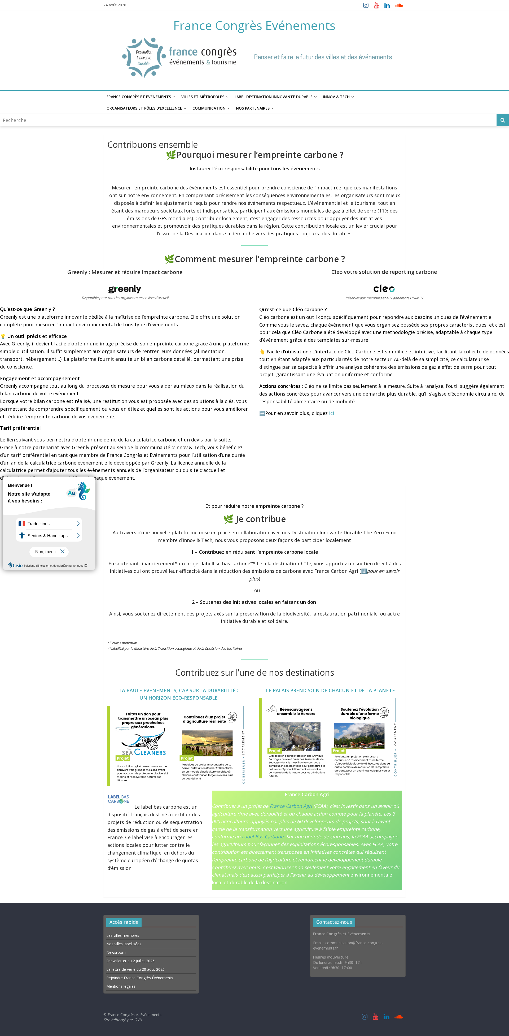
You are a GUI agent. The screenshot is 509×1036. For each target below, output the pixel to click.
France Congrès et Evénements (139, 96)
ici (331, 413)
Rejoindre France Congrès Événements (139, 977)
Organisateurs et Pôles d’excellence (144, 108)
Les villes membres (122, 935)
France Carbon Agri (291, 806)
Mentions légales (120, 986)
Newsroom (116, 952)
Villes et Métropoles (202, 96)
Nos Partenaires (253, 108)
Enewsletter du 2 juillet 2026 (130, 960)
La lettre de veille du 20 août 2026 (135, 969)
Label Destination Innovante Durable (274, 96)
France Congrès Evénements (254, 25)
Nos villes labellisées (123, 943)
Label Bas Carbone (262, 836)
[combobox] (249, 120)
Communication (209, 108)
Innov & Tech (336, 96)
